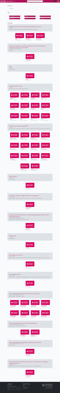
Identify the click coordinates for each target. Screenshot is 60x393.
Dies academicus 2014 (15, 274)
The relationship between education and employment (23, 323)
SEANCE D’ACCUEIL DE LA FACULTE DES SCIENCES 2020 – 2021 (25, 26)
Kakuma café (12, 236)
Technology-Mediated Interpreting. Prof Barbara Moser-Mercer (25, 342)
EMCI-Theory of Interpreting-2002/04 (18, 126)
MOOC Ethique (13, 176)
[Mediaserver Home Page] (11, 1)
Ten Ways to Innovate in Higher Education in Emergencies (24, 195)
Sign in (55, 1)
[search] (43, 1)
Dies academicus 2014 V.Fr (16, 255)
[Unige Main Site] (3, 1)
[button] (14, 16)
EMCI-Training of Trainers (15, 86)
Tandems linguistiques (26, 387)
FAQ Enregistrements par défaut (12, 386)
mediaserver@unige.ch (49, 387)
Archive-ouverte (25, 388)
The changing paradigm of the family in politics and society (24, 293)
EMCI (10, 67)
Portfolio (24, 386)
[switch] (58, 1)
